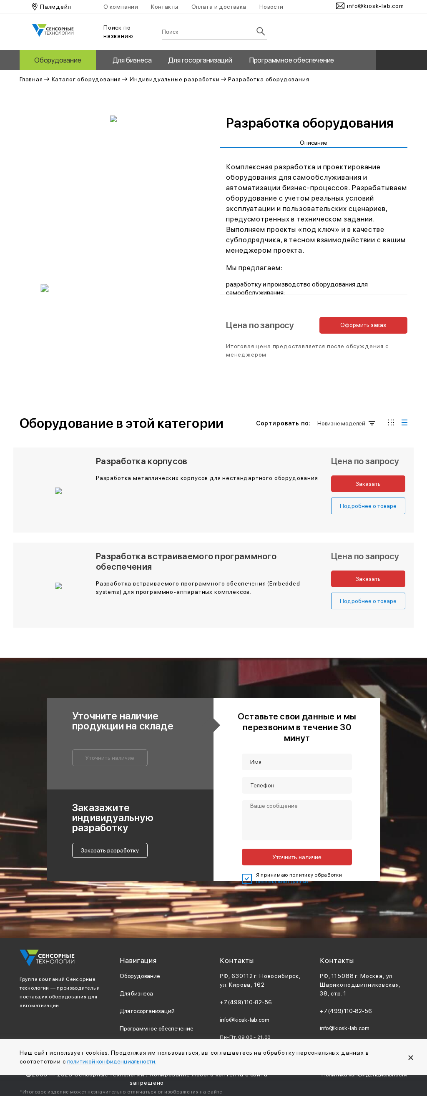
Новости (271, 6)
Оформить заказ (363, 325)
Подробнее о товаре (368, 506)
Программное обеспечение (291, 60)
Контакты (164, 6)
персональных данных (282, 882)
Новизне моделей (340, 423)
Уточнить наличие (109, 757)
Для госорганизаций (200, 60)
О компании (120, 6)
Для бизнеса (132, 60)
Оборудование (57, 60)
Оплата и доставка (218, 6)
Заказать (368, 483)
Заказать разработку (110, 850)
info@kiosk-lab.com (244, 1019)
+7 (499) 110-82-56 (245, 1002)
